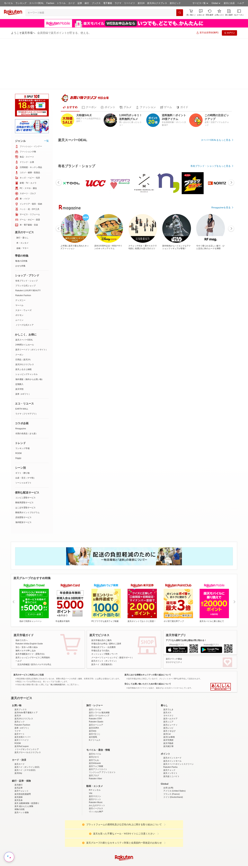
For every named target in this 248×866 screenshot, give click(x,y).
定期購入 (19, 333)
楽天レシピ (168, 719)
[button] (200, 12)
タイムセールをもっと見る (216, 340)
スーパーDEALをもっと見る (216, 129)
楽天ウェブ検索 (96, 757)
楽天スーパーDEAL (24, 289)
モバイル (8, 3)
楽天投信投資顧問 (23, 785)
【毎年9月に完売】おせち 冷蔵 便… (219, 319)
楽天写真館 (168, 731)
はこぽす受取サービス (25, 457)
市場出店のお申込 (99, 605)
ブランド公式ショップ (25, 235)
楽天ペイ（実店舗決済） (102, 626)
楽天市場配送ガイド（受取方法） (31, 615)
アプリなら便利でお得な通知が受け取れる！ (186, 601)
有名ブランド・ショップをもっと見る (210, 247)
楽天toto (92, 722)
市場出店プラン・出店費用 (103, 608)
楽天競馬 (93, 728)
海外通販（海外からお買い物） (29, 328)
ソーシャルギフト (23, 432)
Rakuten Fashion (23, 244)
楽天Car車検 (169, 728)
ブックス (96, 3)
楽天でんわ (94, 751)
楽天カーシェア (96, 716)
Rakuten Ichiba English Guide (29, 605)
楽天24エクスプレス (157, 3)
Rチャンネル (95, 781)
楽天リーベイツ (22, 731)
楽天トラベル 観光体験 (99, 703)
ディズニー (20, 249)
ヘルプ (240, 3)
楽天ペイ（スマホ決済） (26, 761)
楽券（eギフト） (23, 343)
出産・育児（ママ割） (25, 427)
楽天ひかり (94, 748)
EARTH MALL (21, 358)
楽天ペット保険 (22, 803)
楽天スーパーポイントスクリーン (178, 755)
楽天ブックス (21, 700)
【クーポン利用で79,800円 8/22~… (106, 319)
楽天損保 (19, 788)
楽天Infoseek (95, 754)
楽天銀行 (19, 776)
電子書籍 (107, 3)
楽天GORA (94, 719)
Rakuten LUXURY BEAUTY (28, 240)
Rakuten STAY (95, 709)
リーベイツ (129, 3)
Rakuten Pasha (170, 758)
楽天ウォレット (22, 782)
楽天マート (20, 725)
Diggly (18, 407)
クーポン (19, 304)
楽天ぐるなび (169, 722)
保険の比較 (20, 800)
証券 (80, 3)
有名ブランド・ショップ (26, 230)
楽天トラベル (95, 700)
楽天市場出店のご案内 (101, 601)
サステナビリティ (174, 624)
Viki (90, 784)
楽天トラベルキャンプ (99, 706)
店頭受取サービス (23, 466)
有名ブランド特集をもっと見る (214, 393)
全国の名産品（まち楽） (26, 383)
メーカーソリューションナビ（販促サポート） (112, 619)
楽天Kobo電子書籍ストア (26, 703)
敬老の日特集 (21, 210)
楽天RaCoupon (22, 737)
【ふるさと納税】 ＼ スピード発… (68, 319)
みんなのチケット (97, 796)
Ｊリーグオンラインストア (27, 740)
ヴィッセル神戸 (96, 802)
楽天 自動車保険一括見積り (27, 794)
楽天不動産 (168, 734)
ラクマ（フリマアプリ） (26, 363)
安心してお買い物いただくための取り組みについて (148, 645)
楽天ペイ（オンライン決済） (28, 758)
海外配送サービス (23, 471)
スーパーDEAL (36, 3)
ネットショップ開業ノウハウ (104, 615)
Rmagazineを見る (221, 437)
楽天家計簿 (168, 737)
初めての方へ (22, 601)
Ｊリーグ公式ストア (24, 274)
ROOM (18, 402)
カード (71, 3)
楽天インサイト (170, 764)
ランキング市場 (22, 397)
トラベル (61, 3)
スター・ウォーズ (23, 259)
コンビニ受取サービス (25, 447)
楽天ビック (175, 3)
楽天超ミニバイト (171, 767)
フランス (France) (171, 785)
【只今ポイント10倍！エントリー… (144, 319)
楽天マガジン (95, 787)
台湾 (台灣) (168, 779)
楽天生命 (19, 791)
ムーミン (19, 269)
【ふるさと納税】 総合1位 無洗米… (162, 319)
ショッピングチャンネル (26, 323)
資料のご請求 (115, 605)
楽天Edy (18, 764)
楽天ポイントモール (172, 752)
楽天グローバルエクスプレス (28, 743)
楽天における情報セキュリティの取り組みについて (148, 636)
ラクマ (118, 3)
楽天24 (141, 3)
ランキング (21, 3)
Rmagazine (20, 378)
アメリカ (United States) (174, 782)
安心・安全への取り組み (27, 608)
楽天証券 (19, 779)
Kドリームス (94, 731)
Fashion (50, 3)
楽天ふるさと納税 (23, 318)
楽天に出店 (229, 3)
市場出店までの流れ (100, 612)
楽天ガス (167, 703)
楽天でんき (168, 700)
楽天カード (20, 755)
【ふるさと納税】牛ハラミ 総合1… (87, 319)
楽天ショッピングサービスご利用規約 (33, 619)
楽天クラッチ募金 (174, 620)
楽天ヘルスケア (170, 709)
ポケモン (19, 264)
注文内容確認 (23, 626)
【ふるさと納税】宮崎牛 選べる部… (182, 319)
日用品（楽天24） (23, 309)
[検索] (179, 12)
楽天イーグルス (96, 799)
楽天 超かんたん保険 (24, 797)
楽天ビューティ (170, 716)
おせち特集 (20, 215)
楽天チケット (95, 790)
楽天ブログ (94, 766)
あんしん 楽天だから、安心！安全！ (220, 648)
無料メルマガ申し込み (26, 612)
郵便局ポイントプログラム (27, 462)
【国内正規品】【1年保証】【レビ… (200, 319)
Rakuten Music (96, 793)
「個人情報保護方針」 (58, 646)
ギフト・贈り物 (22, 422)
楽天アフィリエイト (98, 760)
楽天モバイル (95, 745)
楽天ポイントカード (172, 749)
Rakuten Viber (95, 769)
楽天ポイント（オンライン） (104, 622)
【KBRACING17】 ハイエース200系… (125, 319)
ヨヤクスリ (168, 706)
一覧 (46, 90)
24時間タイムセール (24, 294)
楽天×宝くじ (94, 725)
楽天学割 (19, 338)
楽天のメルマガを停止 (41, 626)
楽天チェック (169, 761)
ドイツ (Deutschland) (173, 788)
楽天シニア (168, 713)
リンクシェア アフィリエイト (102, 763)
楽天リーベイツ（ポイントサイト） (31, 299)
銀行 (87, 3)
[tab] (70, 96)
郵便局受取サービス (24, 452)
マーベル (19, 254)
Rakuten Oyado (96, 713)
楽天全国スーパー (23, 728)
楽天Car (167, 725)
